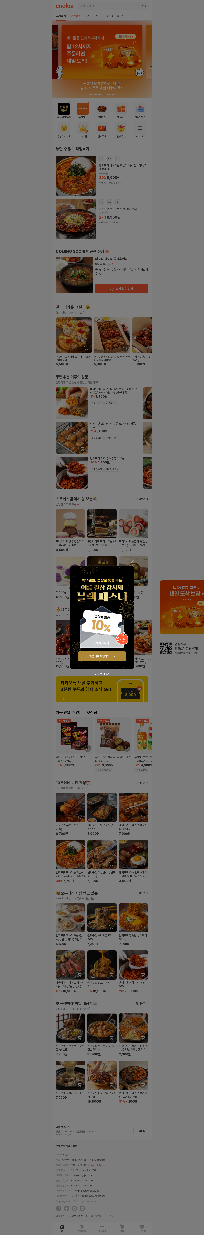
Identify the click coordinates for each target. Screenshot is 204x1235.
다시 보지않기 (102, 674)
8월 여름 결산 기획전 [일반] (102, 617)
